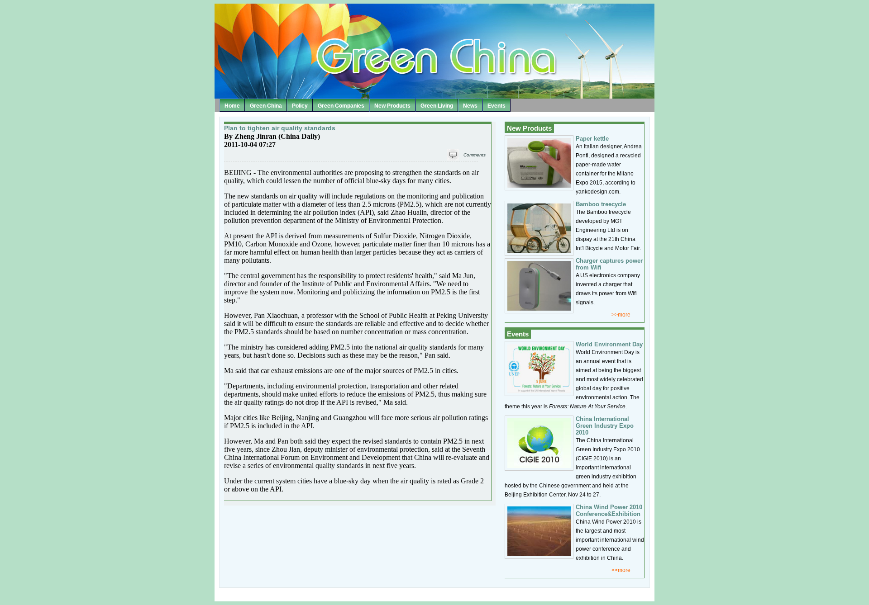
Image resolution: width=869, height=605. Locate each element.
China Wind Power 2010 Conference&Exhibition (609, 510)
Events (496, 106)
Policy (300, 106)
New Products (392, 106)
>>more (620, 315)
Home (232, 106)
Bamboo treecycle (601, 204)
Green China (266, 106)
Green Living (436, 106)
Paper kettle (592, 138)
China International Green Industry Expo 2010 (605, 426)
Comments (474, 154)
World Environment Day (609, 344)
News (470, 106)
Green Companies (341, 106)
